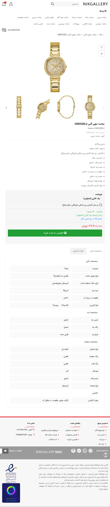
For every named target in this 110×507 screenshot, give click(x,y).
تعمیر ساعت (38, 24)
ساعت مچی (101, 17)
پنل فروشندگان (100, 430)
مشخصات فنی (95, 251)
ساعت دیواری (101, 24)
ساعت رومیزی (63, 24)
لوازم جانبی (49, 17)
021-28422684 (14, 30)
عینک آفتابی (87, 24)
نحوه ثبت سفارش (71, 430)
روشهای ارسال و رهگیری (49, 430)
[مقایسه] (101, 54)
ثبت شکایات (53, 439)
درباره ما (102, 439)
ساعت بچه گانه (62, 17)
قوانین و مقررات (72, 439)
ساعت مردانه (77, 17)
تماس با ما (101, 435)
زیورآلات (76, 24)
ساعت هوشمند (23, 17)
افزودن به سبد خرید (53, 233)
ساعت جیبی (37, 17)
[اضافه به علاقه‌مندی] (101, 47)
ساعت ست (50, 24)
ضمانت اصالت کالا (51, 435)
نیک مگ (101, 444)
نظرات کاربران (78, 251)
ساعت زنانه (89, 17)
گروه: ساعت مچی (97, 136)
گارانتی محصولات (71, 435)
